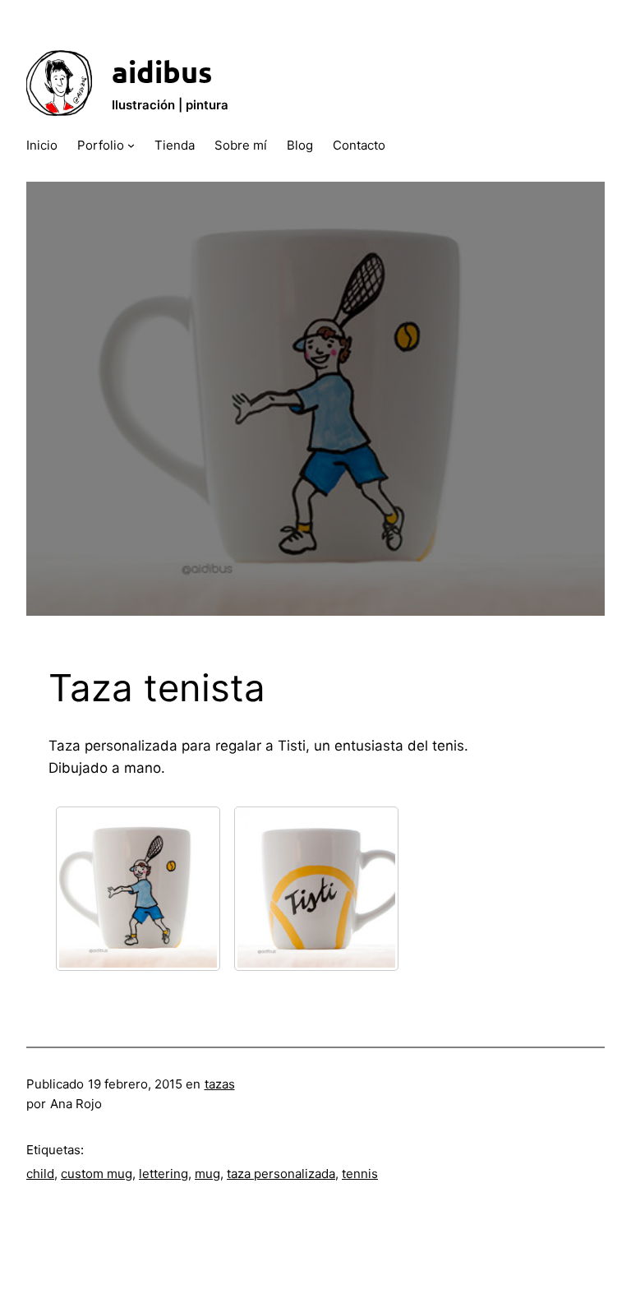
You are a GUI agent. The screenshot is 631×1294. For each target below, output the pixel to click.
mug (207, 1173)
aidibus (162, 71)
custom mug (96, 1173)
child (40, 1173)
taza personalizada (281, 1173)
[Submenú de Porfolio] (131, 145)
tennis (360, 1173)
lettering (163, 1173)
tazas (220, 1084)
